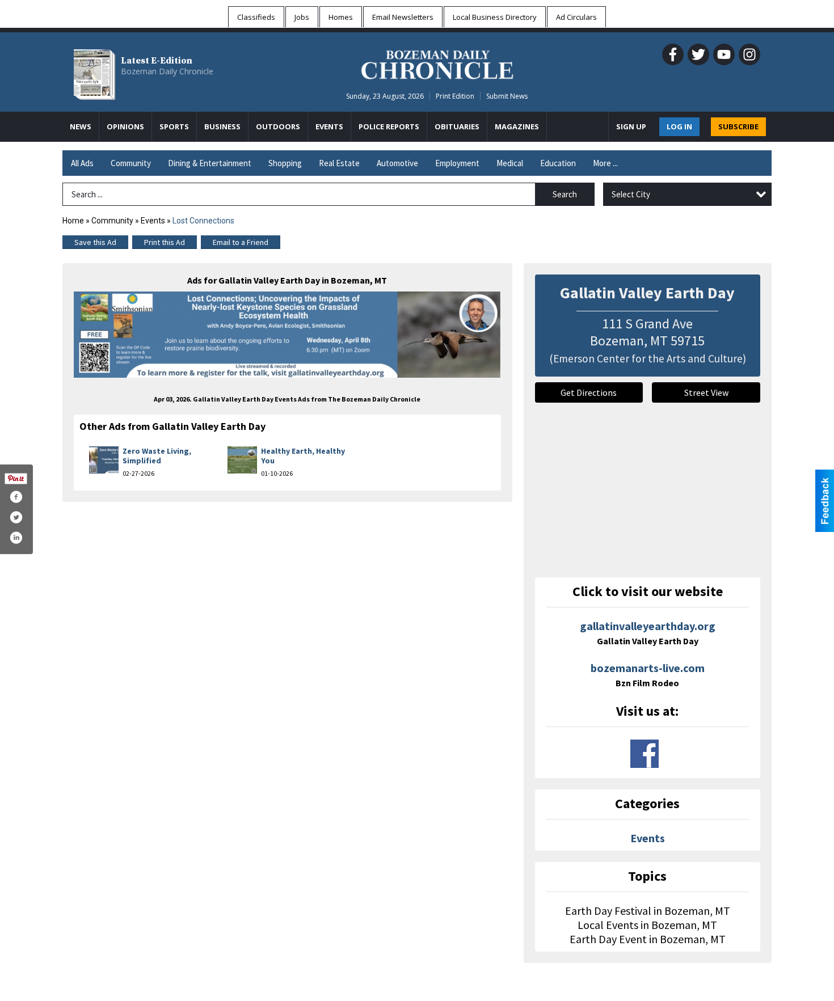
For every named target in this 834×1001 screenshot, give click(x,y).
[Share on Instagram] (16, 538)
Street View (706, 392)
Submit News (507, 96)
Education (558, 163)
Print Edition (455, 96)
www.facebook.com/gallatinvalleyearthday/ (644, 754)
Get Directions (589, 392)
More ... (605, 163)
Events (154, 220)
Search (565, 194)
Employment (457, 163)
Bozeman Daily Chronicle (167, 71)
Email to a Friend (240, 242)
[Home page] (437, 63)
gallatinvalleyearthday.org (647, 633)
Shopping (285, 163)
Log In (679, 126)
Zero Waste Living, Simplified (157, 456)
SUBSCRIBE (738, 126)
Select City (631, 194)
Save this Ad (95, 242)
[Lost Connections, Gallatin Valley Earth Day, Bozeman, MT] (287, 335)
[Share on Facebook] (16, 497)
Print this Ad (164, 242)
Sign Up (631, 126)
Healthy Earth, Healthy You (303, 456)
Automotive (397, 163)
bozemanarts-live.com (648, 675)
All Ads (82, 163)
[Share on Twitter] (16, 517)
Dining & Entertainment (209, 163)
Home (73, 220)
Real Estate (339, 163)
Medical (509, 163)
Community (131, 163)
